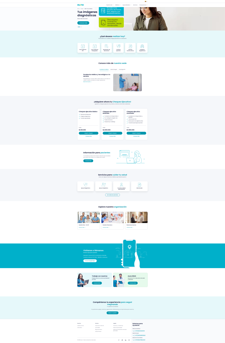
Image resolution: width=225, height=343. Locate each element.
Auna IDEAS (97, 327)
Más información (87, 81)
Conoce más (81, 227)
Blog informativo (98, 329)
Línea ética (79, 327)
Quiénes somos (80, 325)
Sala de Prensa (98, 331)
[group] (88, 124)
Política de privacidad (117, 327)
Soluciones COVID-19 (99, 325)
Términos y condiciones (118, 325)
